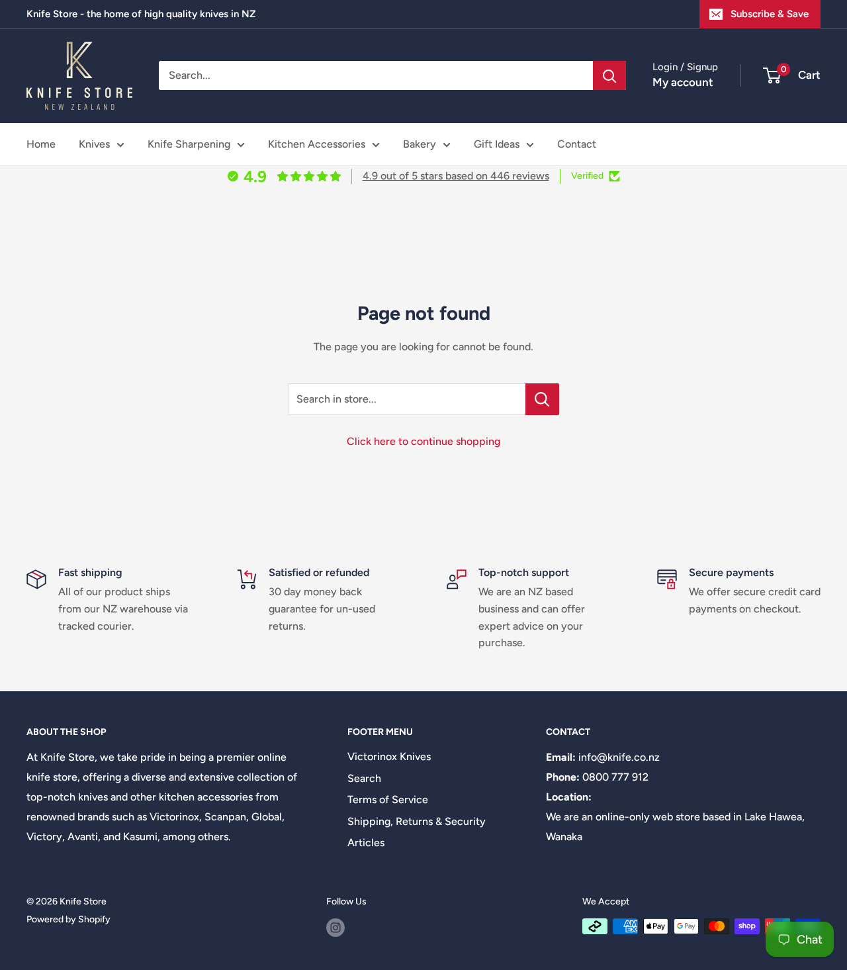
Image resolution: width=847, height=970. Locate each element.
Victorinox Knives (389, 756)
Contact (576, 144)
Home (41, 144)
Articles (365, 842)
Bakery (419, 144)
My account (682, 82)
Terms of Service (387, 799)
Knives (94, 144)
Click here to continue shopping (423, 441)
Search (364, 778)
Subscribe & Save (770, 14)
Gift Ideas (496, 144)
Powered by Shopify (68, 919)
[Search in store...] (542, 399)
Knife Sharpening (189, 144)
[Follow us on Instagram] (335, 927)
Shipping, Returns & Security (416, 821)
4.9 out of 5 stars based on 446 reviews (456, 176)
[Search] (609, 75)
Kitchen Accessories (316, 144)
